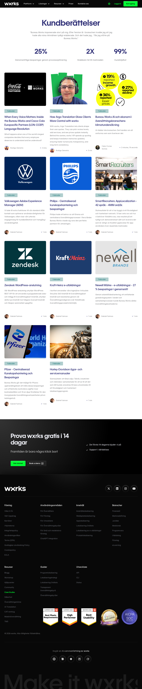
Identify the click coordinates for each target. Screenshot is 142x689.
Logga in (117, 4)
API (77, 573)
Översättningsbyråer (49, 595)
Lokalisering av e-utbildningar (88, 531)
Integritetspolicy (11, 531)
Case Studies (9, 592)
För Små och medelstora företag (50, 532)
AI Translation (10, 607)
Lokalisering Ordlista (85, 526)
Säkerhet (8, 597)
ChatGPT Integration (49, 539)
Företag (115, 540)
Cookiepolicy (10, 550)
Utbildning (116, 535)
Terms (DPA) (9, 540)
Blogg (6, 573)
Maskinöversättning (12, 617)
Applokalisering (82, 521)
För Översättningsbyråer (50, 526)
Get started (18, 463)
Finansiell (116, 511)
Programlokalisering (48, 573)
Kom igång (130, 4)
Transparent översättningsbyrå (48, 589)
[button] (29, 3)
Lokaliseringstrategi (48, 578)
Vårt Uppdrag (10, 516)
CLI (77, 578)
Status (79, 582)
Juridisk (115, 521)
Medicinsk (116, 526)
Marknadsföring (119, 516)
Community (9, 587)
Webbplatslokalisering (85, 516)
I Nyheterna (9, 526)
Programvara (117, 531)
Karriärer (8, 521)
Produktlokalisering (84, 535)
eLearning (116, 545)
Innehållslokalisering (85, 511)
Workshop (8, 578)
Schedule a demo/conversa (48, 464)
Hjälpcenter (9, 582)
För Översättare (47, 511)
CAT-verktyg (9, 612)
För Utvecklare (46, 521)
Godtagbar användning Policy (17, 545)
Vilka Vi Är (8, 511)
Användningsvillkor (12, 535)
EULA (6, 555)
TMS (6, 621)
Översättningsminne (12, 602)
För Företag (45, 516)
